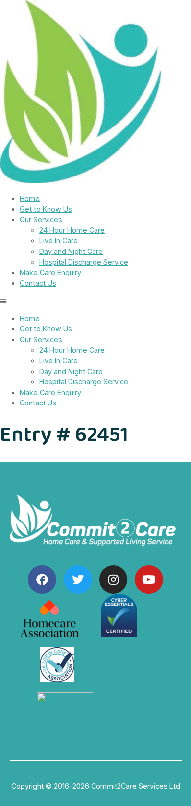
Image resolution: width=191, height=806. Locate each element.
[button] (95, 301)
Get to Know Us (46, 209)
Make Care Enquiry (50, 272)
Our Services (41, 219)
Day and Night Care (71, 251)
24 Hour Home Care (72, 230)
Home (30, 198)
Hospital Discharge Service (83, 262)
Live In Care (58, 240)
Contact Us (38, 283)
